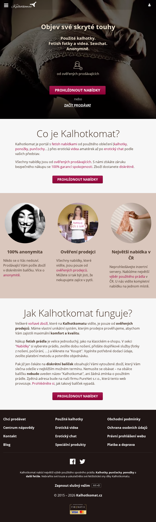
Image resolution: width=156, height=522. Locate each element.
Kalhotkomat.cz (89, 495)
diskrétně (126, 166)
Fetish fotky (61, 43)
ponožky (21, 149)
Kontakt (10, 436)
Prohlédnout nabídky (77, 90)
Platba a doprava (121, 444)
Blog (6, 444)
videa (82, 43)
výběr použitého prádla (127, 276)
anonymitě (11, 275)
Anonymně (77, 48)
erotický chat (114, 149)
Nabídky (22, 346)
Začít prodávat (77, 105)
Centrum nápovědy (18, 427)
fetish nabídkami (64, 144)
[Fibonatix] (78, 513)
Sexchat (98, 43)
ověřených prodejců (71, 270)
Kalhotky (102, 472)
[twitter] (83, 460)
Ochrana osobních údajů (127, 427)
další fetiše (33, 476)
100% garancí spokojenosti (71, 166)
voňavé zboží (38, 323)
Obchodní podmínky (123, 419)
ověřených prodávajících (72, 162)
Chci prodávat (14, 419)
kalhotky (120, 144)
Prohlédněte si (43, 383)
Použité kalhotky (77, 38)
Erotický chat (66, 436)
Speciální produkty (70, 444)
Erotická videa (66, 427)
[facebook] (74, 460)
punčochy (37, 149)
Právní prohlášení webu (126, 436)
